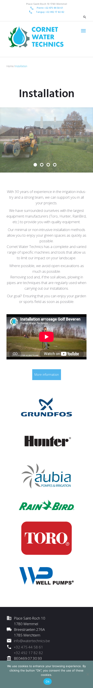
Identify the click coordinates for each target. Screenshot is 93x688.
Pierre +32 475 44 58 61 (50, 8)
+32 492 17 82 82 (54, 12)
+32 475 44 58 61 (28, 647)
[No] (87, 674)
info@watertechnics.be (32, 640)
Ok (48, 681)
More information (46, 374)
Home (10, 66)
